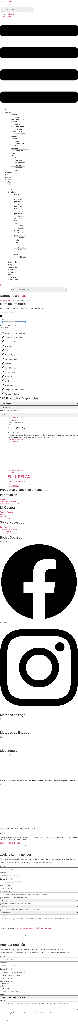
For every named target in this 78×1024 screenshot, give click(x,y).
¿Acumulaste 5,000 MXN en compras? (13, 897)
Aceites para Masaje (18, 135)
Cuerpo (14, 139)
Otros (13, 155)
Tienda (7, 300)
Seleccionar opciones (15, 440)
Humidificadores (24, 250)
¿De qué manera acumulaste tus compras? (15, 903)
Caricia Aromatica (6, 1)
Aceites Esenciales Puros (17, 125)
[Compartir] (9, 1020)
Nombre (3, 866)
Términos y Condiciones (24, 928)
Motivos (3, 994)
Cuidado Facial (19, 229)
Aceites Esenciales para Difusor (17, 119)
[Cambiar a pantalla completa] (5, 1020)
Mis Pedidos (13, 280)
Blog (6, 175)
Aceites (14, 115)
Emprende (9, 172)
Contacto (8, 182)
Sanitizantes (19, 168)
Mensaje (3, 916)
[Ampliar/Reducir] (1, 1020)
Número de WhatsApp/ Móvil (10, 975)
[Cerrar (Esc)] (12, 1020)
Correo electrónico (7, 879)
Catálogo (8, 112)
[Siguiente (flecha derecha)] (5, 1023)
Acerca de (9, 177)
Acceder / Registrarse (12, 276)
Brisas (22, 295)
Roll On (17, 170)
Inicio (7, 110)
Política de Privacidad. (43, 928)
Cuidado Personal (16, 147)
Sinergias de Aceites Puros (17, 130)
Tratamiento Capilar (18, 152)
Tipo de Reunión (6, 981)
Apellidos (3, 873)
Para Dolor (17, 253)
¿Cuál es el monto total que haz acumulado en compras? (20, 910)
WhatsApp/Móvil (6, 885)
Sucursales (9, 180)
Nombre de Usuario (7, 891)
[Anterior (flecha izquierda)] (1, 1023)
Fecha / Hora (4, 988)
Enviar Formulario (8, 932)
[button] (39, 64)
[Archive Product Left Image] (13, 418)
